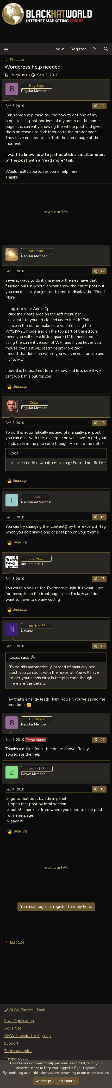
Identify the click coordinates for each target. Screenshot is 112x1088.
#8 (103, 789)
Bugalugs (18, 75)
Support (11, 1043)
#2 (103, 271)
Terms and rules (18, 1050)
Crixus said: (19, 657)
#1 (103, 106)
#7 (103, 739)
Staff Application (19, 1020)
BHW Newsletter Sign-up (27, 1035)
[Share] (95, 106)
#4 (103, 517)
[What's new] (94, 49)
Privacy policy (16, 1058)
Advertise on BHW (56, 212)
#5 (103, 579)
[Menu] (6, 49)
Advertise (13, 1028)
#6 (103, 646)
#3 (103, 423)
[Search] (105, 49)
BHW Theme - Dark (26, 1010)
